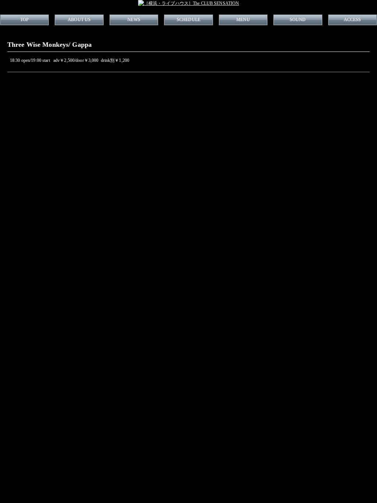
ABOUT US (79, 19)
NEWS (133, 19)
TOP (24, 19)
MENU (243, 19)
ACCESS (352, 19)
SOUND (298, 19)
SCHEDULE (188, 19)
